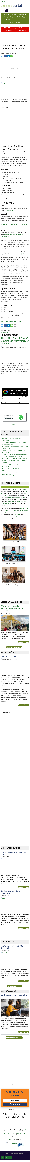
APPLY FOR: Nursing (9, 28)
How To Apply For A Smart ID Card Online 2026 (12, 947)
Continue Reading (23, 642)
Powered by (11, 1109)
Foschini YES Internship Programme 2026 (13, 853)
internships (4, 516)
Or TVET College (21, 31)
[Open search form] (6, 10)
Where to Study (9, 17)
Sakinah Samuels (8, 80)
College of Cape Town (8, 656)
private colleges (24, 510)
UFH (8, 154)
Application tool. (12, 210)
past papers (15, 489)
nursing (23, 497)
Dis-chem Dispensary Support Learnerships (11, 892)
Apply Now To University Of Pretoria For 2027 (14, 458)
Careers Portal (12, 1134)
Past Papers (23, 14)
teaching (16, 497)
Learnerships (16, 514)
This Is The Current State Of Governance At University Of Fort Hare (15, 341)
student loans (11, 501)
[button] (2, 56)
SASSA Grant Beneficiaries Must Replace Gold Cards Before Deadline (14, 608)
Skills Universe (17, 1136)
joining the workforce (13, 516)
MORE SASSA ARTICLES (14, 647)
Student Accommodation (12, 20)
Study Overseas (15, 22)
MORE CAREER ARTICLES (14, 1037)
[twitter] (2, 1157)
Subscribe (15, 1104)
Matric (14, 14)
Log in (3, 1)
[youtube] (6, 1157)
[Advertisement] (15, 126)
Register (6, 14)
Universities (4, 332)
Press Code (15, 424)
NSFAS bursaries (21, 501)
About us (11, 1139)
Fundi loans (4, 503)
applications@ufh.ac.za (20, 254)
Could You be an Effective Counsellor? (14, 995)
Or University (8, 31)
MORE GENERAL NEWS (14, 986)
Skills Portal (4, 1134)
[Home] (11, 6)
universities (5, 510)
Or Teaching (23, 28)
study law (10, 497)
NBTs (24, 20)
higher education (24, 508)
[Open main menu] (2, 11)
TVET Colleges (21, 17)
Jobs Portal (20, 1134)
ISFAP (9, 503)
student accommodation (11, 512)
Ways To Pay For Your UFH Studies (11, 321)
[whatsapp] (10, 1157)
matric (24, 489)
